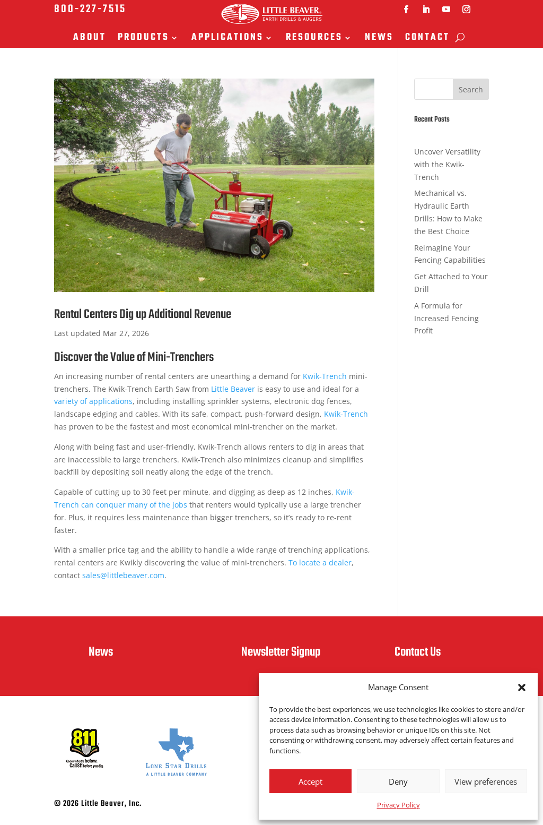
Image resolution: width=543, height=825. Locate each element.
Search (471, 89)
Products (143, 38)
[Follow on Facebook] (406, 10)
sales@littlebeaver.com (123, 575)
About (89, 38)
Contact (427, 38)
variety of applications (93, 401)
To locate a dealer (320, 562)
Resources (314, 38)
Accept (310, 781)
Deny (398, 781)
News (379, 38)
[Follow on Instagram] (467, 10)
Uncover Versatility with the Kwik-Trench (447, 164)
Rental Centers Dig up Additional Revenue (142, 314)
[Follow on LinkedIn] (426, 10)
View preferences (485, 781)
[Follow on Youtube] (446, 10)
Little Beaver (233, 389)
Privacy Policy (398, 805)
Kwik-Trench (325, 376)
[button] (521, 687)
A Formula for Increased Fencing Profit (446, 318)
